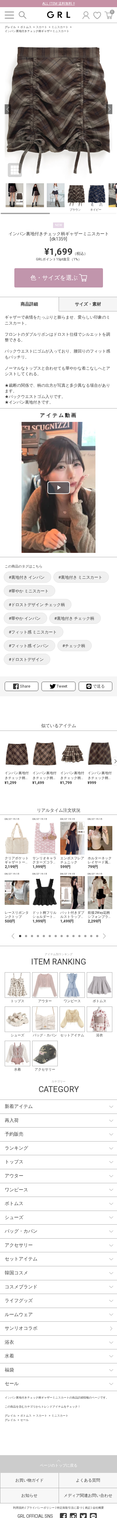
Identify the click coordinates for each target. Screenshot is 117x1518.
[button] (8, 109)
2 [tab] (26, 936)
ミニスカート (59, 27)
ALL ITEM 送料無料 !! (58, 4)
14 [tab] (97, 936)
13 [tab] (91, 936)
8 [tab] (62, 936)
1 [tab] (20, 936)
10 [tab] (73, 936)
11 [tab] (79, 936)
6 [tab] (50, 936)
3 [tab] (32, 936)
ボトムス (26, 27)
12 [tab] (85, 936)
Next (104, 936)
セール (24, 1420)
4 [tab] (38, 936)
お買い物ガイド (29, 1480)
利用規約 (18, 1507)
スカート (41, 27)
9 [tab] (67, 936)
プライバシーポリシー (41, 1507)
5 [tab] (44, 936)
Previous (13, 936)
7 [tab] (56, 936)
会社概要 (98, 1507)
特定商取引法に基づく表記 (73, 1507)
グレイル (10, 27)
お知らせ (29, 1495)
